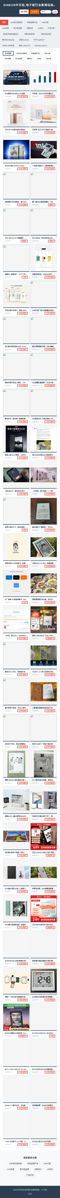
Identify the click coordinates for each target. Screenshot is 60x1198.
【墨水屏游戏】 (29, 34)
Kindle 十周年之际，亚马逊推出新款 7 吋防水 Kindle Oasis (27, 1105)
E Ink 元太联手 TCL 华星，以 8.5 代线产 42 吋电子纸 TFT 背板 (27, 1141)
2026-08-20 (35, 96)
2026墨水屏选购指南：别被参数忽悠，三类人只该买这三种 (25, 925)
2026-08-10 (8, 1036)
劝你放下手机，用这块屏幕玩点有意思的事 (20, 744)
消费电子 (30, 28)
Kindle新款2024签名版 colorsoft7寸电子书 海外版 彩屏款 (27, 1033)
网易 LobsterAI (24, 45)
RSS (36, 12)
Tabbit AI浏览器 (8, 45)
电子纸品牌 (18, 28)
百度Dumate (24, 40)
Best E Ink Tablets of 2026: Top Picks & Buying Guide (27, 1069)
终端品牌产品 (32, 22)
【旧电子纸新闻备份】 (10, 34)
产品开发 (51, 28)
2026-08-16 (35, 205)
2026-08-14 (8, 602)
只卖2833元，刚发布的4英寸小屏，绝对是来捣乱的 (23, 491)
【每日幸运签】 (46, 34)
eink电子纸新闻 (16, 22)
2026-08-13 (35, 711)
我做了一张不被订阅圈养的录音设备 (17, 997)
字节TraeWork (38, 40)
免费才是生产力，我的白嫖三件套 (17, 527)
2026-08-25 (8, 96)
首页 (4, 22)
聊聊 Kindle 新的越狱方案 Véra (17, 780)
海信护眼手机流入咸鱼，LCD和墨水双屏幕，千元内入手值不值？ (28, 382)
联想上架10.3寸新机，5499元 (15, 455)
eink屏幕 (5, 28)
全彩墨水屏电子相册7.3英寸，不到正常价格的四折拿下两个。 (26, 852)
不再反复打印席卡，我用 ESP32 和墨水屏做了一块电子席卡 (26, 310)
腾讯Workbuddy (8, 40)
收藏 (25, 12)
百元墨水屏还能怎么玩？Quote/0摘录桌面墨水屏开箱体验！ (26, 346)
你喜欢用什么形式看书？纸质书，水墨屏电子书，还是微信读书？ (28, 563)
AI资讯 (40, 28)
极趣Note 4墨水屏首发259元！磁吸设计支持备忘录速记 (25, 816)
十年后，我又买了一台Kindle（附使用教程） (21, 636)
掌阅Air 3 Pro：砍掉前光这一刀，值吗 (19, 672)
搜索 (55, 12)
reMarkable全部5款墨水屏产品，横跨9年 (20, 961)
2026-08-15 (8, 385)
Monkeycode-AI (41, 45)
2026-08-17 (8, 169)
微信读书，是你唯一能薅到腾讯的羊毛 (18, 419)
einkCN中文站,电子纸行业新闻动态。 (30, 5)
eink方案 (45, 22)
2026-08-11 (8, 819)
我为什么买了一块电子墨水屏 (42, 744)
